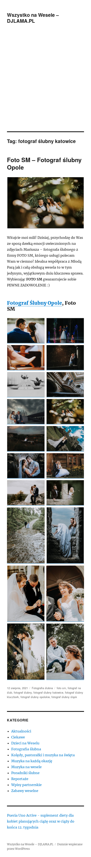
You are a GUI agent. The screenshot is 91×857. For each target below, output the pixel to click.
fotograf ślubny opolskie (35, 697)
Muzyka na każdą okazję (31, 761)
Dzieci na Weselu (25, 743)
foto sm (61, 688)
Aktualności (21, 731)
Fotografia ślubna (42, 688)
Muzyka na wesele (26, 767)
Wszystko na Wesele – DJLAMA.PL (33, 17)
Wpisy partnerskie (26, 785)
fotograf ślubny (23, 692)
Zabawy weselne (24, 791)
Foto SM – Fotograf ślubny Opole (44, 163)
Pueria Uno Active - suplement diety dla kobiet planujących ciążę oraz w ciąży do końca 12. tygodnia (40, 821)
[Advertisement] (45, 83)
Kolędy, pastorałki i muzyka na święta (43, 755)
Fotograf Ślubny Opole (34, 303)
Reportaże (19, 779)
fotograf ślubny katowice (48, 692)
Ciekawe (18, 737)
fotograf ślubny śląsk (64, 697)
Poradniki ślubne (25, 773)
